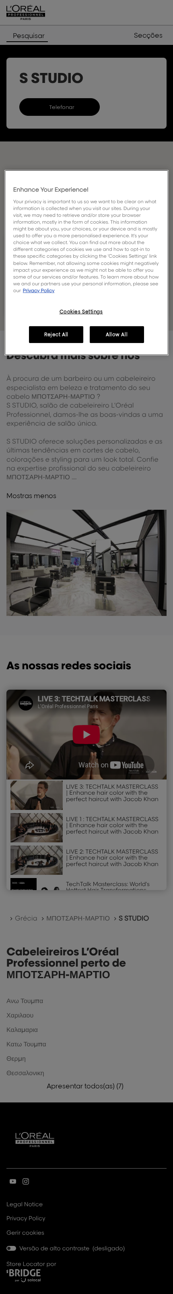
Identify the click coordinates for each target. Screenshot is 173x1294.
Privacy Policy (39, 290)
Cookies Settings (81, 312)
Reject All (56, 334)
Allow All (117, 334)
